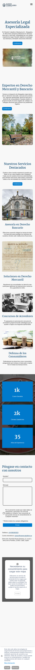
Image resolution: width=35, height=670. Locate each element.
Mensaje (5, 485)
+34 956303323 (13, 532)
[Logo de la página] (9, 5)
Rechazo (15, 667)
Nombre (6, 476)
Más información (9, 663)
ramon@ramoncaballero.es (23, 535)
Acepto (17, 593)
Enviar (17, 525)
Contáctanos (17, 43)
